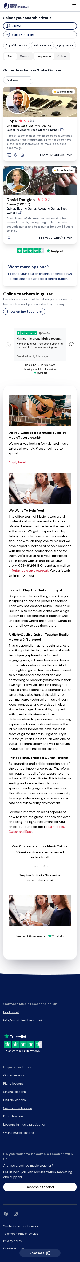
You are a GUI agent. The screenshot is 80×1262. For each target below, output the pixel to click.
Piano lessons (13, 1083)
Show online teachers (24, 311)
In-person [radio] (44, 56)
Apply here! (17, 462)
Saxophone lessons (17, 1108)
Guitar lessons (14, 1075)
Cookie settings (13, 1248)
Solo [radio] (10, 56)
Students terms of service (21, 1226)
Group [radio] (24, 56)
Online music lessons (18, 1133)
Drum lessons (13, 1116)
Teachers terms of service (20, 1233)
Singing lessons (14, 1092)
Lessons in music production (24, 1124)
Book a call (11, 1012)
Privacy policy (12, 1241)
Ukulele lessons (14, 1100)
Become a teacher (40, 1187)
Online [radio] (61, 56)
